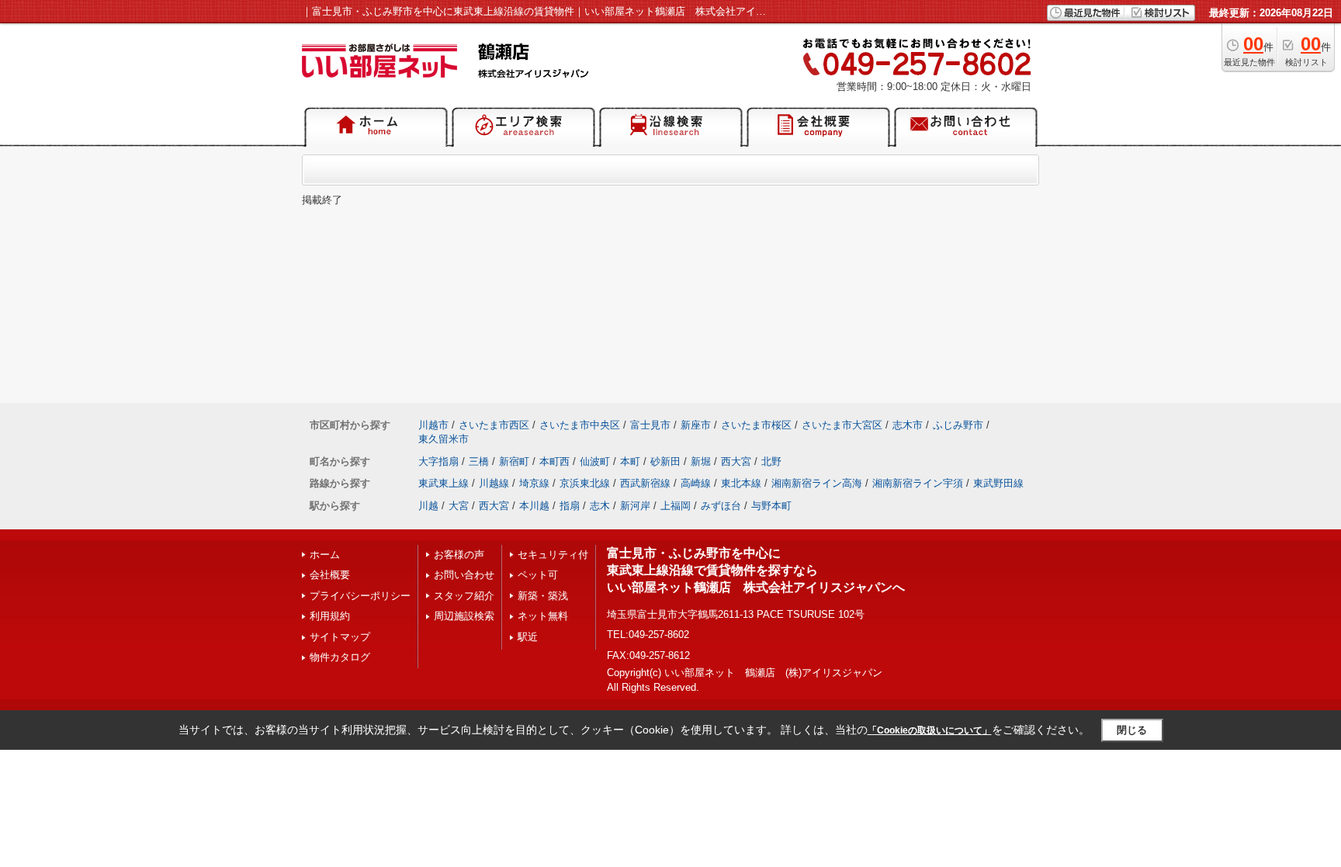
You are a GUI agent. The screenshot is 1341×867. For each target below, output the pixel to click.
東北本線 (741, 483)
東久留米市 (443, 439)
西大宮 (736, 461)
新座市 (696, 425)
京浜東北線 (585, 483)
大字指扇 (438, 461)
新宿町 (514, 461)
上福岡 (675, 506)
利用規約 (330, 616)
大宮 (459, 506)
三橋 (479, 461)
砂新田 (665, 461)
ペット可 (538, 575)
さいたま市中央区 (579, 425)
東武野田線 (998, 483)
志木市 (907, 425)
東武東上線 (443, 483)
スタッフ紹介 (464, 596)
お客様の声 (459, 554)
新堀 (701, 461)
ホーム (325, 554)
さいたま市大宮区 (842, 425)
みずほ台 (721, 506)
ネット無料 (543, 616)
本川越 (534, 506)
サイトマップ (340, 637)
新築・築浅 (543, 596)
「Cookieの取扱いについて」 (930, 730)
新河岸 (635, 506)
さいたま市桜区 (756, 425)
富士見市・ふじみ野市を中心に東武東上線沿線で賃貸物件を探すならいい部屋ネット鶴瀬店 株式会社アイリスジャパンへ (756, 570)
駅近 (528, 637)
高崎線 (696, 483)
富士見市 (650, 425)
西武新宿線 (645, 483)
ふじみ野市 (958, 425)
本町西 (554, 461)
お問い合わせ (464, 575)
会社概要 (330, 575)
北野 (771, 461)
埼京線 (534, 483)
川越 (428, 506)
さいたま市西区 (494, 425)
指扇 (570, 506)
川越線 (494, 483)
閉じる (1132, 730)
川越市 (433, 425)
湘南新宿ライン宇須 (917, 483)
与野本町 (771, 506)
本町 (630, 461)
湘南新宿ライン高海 (816, 483)
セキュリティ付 (553, 554)
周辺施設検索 (464, 616)
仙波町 (595, 461)
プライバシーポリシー (360, 596)
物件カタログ (340, 657)
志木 (600, 506)
